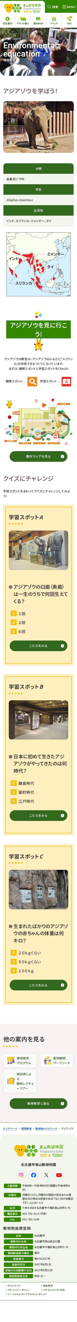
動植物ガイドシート (46, 1128)
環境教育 (26, 1128)
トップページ (10, 1128)
